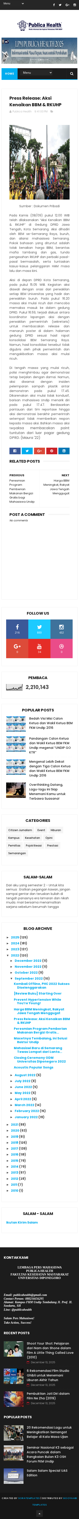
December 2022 (28, 960)
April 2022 (23, 1099)
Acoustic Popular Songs (33, 1067)
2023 (15, 949)
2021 (15, 1124)
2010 (15, 1190)
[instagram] (74, 5)
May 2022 (23, 1093)
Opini (48, 838)
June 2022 (24, 1087)
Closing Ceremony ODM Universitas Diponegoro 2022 (40, 1059)
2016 (15, 1154)
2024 (15, 943)
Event (41, 830)
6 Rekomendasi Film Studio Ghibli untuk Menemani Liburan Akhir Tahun (48, 1375)
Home (9, 73)
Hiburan (56, 830)
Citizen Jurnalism (20, 830)
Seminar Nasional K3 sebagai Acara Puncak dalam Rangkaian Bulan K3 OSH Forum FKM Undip (50, 1454)
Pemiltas (14, 845)
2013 (15, 1172)
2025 (15, 937)
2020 (15, 1130)
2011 (14, 1184)
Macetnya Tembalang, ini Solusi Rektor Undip (40, 1040)
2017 (15, 1148)
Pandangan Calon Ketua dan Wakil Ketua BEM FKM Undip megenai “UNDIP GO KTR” (50, 745)
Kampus (14, 838)
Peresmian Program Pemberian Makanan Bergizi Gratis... (40, 1030)
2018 (15, 1142)
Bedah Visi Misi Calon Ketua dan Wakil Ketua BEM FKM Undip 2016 (51, 723)
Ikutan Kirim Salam (22, 1222)
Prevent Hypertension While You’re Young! (37, 1001)
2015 (15, 1160)
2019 (15, 1136)
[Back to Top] (39, 1513)
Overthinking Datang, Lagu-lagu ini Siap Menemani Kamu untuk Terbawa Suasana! (47, 791)
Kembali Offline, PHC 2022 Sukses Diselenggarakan (42, 986)
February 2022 (27, 1111)
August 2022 (25, 1075)
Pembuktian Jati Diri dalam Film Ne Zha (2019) (48, 1395)
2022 (15, 955)
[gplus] (67, 5)
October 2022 (26, 972)
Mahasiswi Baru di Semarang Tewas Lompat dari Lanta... (38, 1050)
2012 (15, 1178)
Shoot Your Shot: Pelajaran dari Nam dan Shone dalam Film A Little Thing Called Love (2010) (50, 1350)
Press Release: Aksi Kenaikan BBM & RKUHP (42, 1021)
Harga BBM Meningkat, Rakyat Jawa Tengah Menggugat (39, 1011)
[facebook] (54, 5)
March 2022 (25, 1105)
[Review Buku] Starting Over (38, 993)
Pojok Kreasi (34, 845)
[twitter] (60, 5)
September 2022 (29, 978)
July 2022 (23, 1081)
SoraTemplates (29, 1498)
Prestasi (52, 845)
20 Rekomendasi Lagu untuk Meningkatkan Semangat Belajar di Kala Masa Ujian (49, 1432)
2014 (15, 1166)
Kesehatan (32, 838)
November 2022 (28, 966)
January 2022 (26, 1117)
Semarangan (17, 853)
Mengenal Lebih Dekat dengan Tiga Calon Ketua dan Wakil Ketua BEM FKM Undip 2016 (49, 768)
